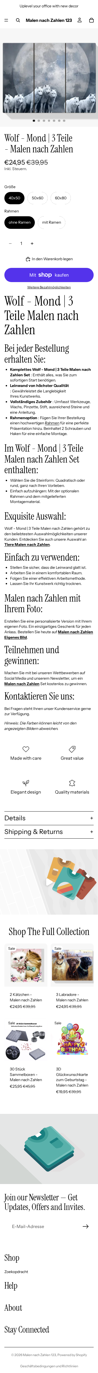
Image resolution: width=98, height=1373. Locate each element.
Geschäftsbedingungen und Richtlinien (49, 1366)
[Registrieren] (86, 1227)
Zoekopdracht (16, 1271)
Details (14, 818)
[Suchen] (18, 20)
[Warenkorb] (91, 20)
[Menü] (6, 20)
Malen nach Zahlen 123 (39, 1355)
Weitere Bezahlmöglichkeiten (49, 287)
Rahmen (52, 423)
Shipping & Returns (33, 832)
